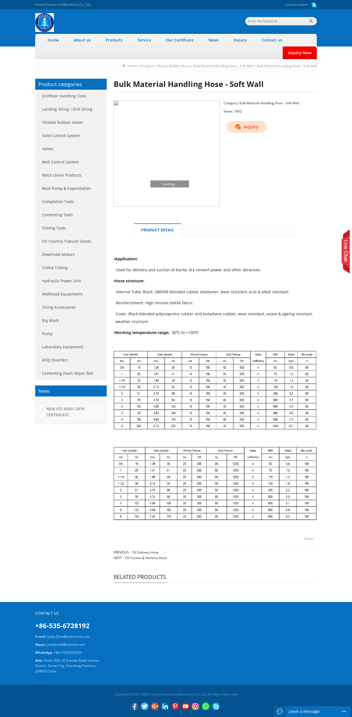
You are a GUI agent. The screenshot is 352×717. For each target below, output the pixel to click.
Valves (48, 148)
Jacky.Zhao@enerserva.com (68, 636)
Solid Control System (61, 135)
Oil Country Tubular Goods (66, 241)
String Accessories (59, 307)
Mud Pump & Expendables (66, 188)
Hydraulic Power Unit (61, 280)
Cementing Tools (57, 214)
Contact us (293, 4)
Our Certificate (180, 40)
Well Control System (60, 162)
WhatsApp (206, 706)
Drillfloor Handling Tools (64, 95)
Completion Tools (58, 201)
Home (53, 40)
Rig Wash (50, 320)
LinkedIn (165, 706)
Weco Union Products (61, 175)
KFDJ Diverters (55, 360)
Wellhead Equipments (62, 294)
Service (144, 40)
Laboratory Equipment (62, 346)
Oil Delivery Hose (145, 552)
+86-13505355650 (68, 652)
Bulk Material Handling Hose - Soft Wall (223, 66)
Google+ (155, 706)
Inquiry (240, 40)
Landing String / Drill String (67, 109)
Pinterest (175, 706)
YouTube (185, 706)
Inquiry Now (299, 52)
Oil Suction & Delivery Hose (146, 557)
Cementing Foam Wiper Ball (67, 373)
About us (82, 40)
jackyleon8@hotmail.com (66, 644)
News (213, 40)
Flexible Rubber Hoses (174, 66)
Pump (47, 333)
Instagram (195, 706)
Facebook (134, 706)
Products (114, 40)
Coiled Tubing (55, 267)
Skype (216, 706)
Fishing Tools (54, 228)
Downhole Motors (58, 254)
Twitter (144, 706)
